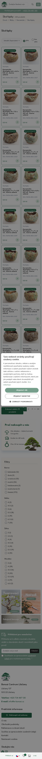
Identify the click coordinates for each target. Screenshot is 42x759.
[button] (21, 401)
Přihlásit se (9, 755)
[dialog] (21, 379)
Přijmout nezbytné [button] (21, 396)
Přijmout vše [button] (21, 390)
